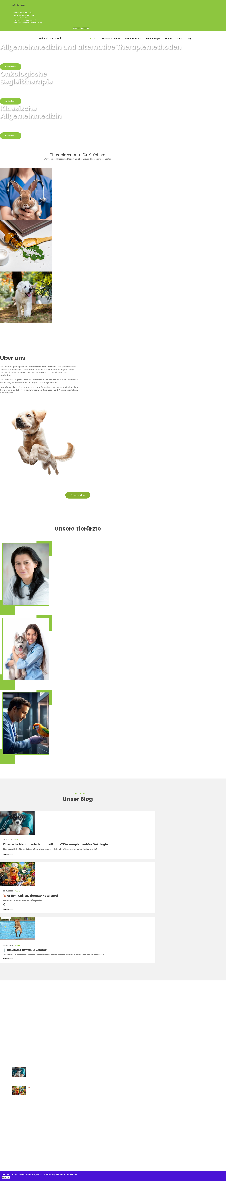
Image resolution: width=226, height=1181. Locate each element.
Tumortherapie (153, 38)
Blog (188, 38)
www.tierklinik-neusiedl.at (32, 1147)
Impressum (17, 1050)
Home (92, 38)
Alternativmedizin (133, 38)
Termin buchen (78, 495)
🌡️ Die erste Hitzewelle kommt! (25, 950)
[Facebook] (23, 612)
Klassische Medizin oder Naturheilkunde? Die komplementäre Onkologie (55, 844)
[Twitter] (29, 612)
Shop (179, 38)
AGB (14, 1041)
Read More (8, 854)
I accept (6, 1177)
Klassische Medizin (111, 38)
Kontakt (169, 38)
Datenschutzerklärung (22, 1046)
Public (16, 840)
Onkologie (16, 1033)
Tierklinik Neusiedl (49, 38)
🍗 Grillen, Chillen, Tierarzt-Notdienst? (30, 896)
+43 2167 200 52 (26, 1133)
